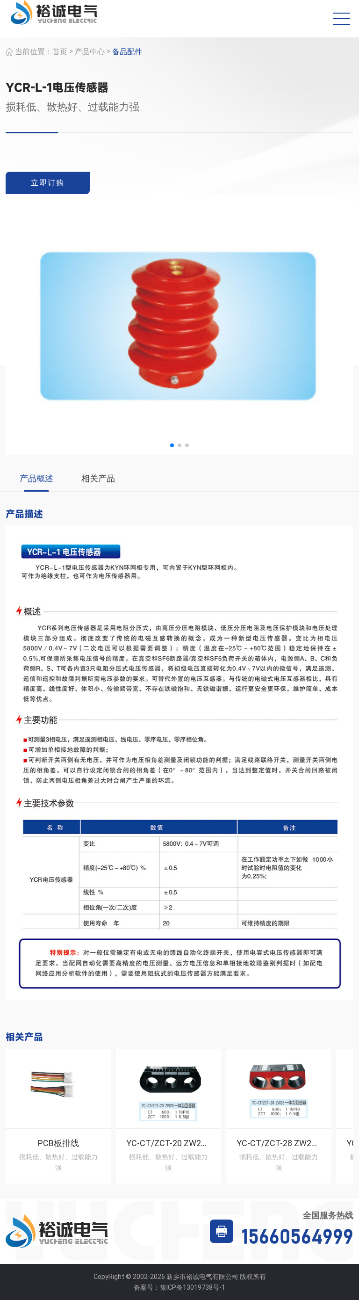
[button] (172, 445)
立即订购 (48, 182)
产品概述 (36, 478)
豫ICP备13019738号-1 (192, 1287)
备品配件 (127, 51)
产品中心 (90, 51)
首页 (59, 51)
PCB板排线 (58, 1143)
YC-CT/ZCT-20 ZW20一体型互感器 (191, 1143)
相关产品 (98, 478)
